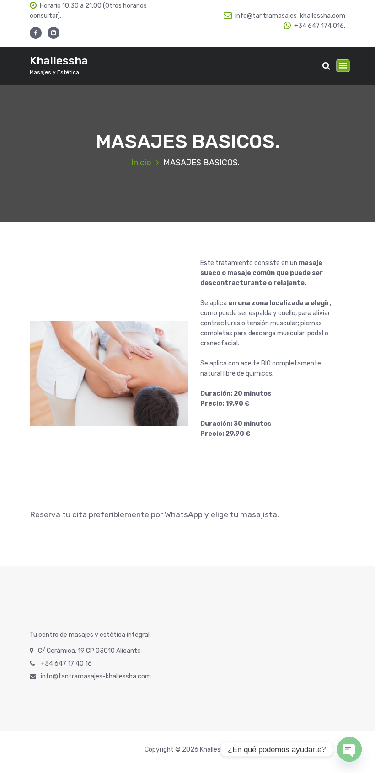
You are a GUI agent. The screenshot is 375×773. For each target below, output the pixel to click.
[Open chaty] (349, 749)
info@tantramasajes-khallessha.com (290, 16)
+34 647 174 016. (319, 26)
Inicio (141, 163)
